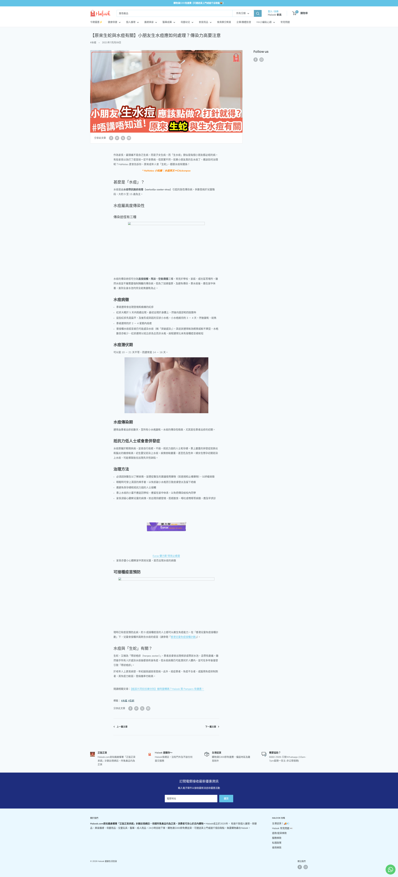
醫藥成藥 (167, 22)
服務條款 (276, 837)
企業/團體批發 (243, 22)
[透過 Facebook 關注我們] (255, 59)
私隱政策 (276, 842)
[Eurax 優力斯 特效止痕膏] (166, 527)
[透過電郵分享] (129, 138)
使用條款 (276, 847)
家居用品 (203, 22)
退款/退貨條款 (279, 833)
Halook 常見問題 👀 (282, 828)
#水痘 (93, 42)
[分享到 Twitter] (123, 138)
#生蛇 (131, 700)
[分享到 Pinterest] (117, 138)
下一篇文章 (210, 726)
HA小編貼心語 (264, 22)
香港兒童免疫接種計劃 (183, 637)
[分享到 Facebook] (111, 138)
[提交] (258, 13)
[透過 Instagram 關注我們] (261, 59)
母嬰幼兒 (185, 22)
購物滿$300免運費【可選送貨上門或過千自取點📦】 (199, 3)
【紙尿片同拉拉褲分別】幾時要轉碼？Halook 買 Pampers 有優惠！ (167, 689)
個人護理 (130, 22)
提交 (226, 798)
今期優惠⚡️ (96, 22)
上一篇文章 (122, 726)
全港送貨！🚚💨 (281, 823)
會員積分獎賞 (224, 22)
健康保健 (112, 22)
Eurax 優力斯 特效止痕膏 (166, 556)
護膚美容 (149, 22)
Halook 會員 (275, 14)
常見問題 (285, 22)
